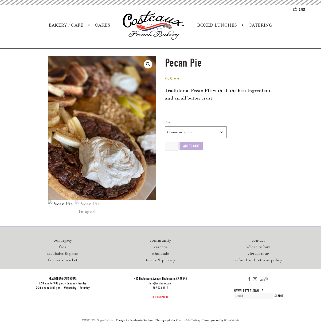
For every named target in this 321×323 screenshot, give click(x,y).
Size (167, 122)
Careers (160, 246)
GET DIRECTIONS (160, 297)
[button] (148, 64)
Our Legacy (63, 240)
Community (160, 240)
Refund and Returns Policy (258, 260)
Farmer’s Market (62, 260)
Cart (302, 10)
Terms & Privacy (160, 260)
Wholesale (160, 253)
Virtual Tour (258, 253)
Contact (258, 240)
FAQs (62, 246)
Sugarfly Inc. (105, 320)
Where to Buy (258, 246)
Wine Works (231, 320)
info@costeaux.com (160, 283)
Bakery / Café (66, 25)
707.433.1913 (160, 288)
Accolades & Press (62, 253)
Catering (260, 25)
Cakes (102, 25)
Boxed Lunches (217, 25)
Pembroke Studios (141, 320)
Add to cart (191, 146)
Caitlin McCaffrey (188, 320)
